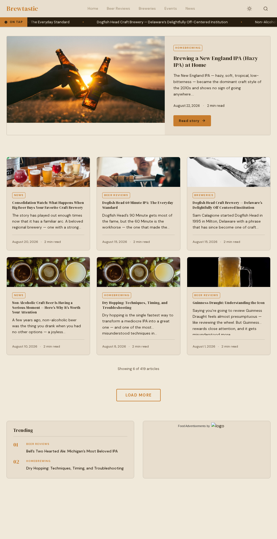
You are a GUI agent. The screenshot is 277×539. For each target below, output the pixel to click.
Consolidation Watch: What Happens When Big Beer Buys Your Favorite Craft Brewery (48, 205)
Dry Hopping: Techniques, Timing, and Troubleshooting (75, 468)
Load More (139, 395)
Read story (189, 120)
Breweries (147, 8)
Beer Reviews (118, 8)
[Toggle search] (266, 9)
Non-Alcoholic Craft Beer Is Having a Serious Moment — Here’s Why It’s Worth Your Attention (46, 307)
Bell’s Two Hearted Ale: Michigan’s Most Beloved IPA (72, 451)
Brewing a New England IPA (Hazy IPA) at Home (215, 61)
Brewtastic (22, 8)
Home (93, 8)
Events (170, 8)
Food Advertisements (192, 426)
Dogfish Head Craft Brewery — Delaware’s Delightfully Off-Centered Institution (143, 22)
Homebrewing (187, 47)
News (190, 8)
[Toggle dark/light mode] (249, 9)
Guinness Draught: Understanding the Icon (229, 302)
